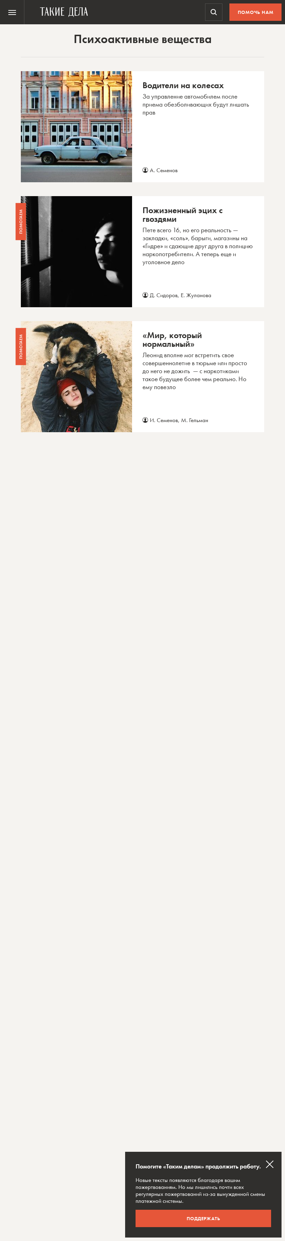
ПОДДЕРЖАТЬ (203, 1218)
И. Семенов (164, 420)
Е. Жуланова (196, 295)
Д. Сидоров (164, 295)
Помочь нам (256, 12)
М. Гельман (194, 420)
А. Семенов (164, 170)
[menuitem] (12, 12)
